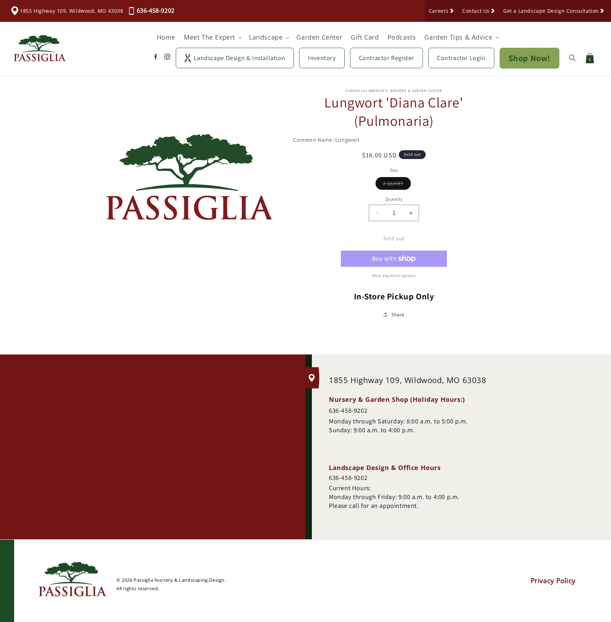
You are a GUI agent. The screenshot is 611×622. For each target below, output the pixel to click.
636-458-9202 (156, 10)
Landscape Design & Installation (239, 58)
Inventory (322, 58)
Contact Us (476, 10)
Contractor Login (461, 58)
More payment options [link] (394, 275)
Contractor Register (386, 58)
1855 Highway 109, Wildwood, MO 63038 (71, 10)
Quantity (394, 199)
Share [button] (398, 314)
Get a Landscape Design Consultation (551, 10)
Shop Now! (529, 58)
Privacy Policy (553, 581)
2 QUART (397, 185)
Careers (439, 10)
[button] (212, 37)
